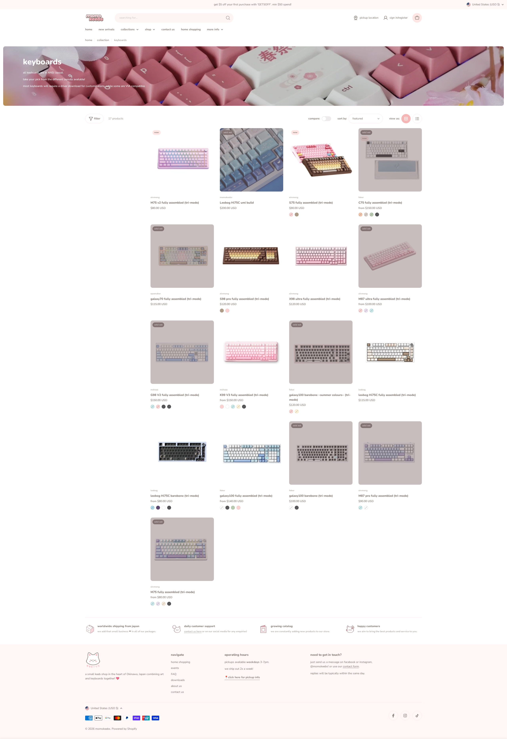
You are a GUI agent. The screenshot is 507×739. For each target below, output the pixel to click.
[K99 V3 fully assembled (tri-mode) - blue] (233, 407)
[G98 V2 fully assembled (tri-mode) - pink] (158, 407)
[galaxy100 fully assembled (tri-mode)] (251, 453)
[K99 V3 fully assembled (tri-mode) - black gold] (244, 407)
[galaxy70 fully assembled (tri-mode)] (182, 256)
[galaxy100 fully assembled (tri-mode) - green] (233, 508)
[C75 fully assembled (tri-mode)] (390, 160)
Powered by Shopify (124, 729)
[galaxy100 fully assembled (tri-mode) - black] (227, 508)
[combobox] (174, 18)
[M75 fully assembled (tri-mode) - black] (169, 604)
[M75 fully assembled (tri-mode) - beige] (164, 604)
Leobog (362, 389)
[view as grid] (406, 118)
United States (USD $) (486, 4)
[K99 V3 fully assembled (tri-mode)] (251, 352)
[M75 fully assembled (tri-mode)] (182, 549)
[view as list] (417, 118)
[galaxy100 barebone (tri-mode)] (321, 453)
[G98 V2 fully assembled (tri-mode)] (182, 352)
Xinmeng (155, 197)
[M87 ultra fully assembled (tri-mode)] (390, 256)
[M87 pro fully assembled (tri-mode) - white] (366, 508)
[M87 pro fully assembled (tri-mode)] (390, 453)
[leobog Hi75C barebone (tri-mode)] (182, 453)
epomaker (156, 293)
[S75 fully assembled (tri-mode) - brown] (297, 214)
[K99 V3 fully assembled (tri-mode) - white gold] (238, 407)
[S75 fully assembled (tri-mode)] (321, 160)
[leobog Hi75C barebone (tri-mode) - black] (169, 508)
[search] (228, 17)
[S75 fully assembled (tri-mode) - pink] (291, 214)
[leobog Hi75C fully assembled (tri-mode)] (390, 352)
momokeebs (226, 197)
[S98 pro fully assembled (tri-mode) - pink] (227, 311)
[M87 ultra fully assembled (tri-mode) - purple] (366, 311)
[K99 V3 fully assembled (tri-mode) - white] (227, 407)
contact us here (193, 631)
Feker (361, 197)
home (88, 40)
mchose (154, 389)
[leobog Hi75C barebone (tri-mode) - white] (164, 508)
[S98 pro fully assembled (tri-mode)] (251, 256)
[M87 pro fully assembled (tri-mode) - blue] (360, 508)
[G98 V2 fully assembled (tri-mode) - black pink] (164, 407)
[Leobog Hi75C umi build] (251, 160)
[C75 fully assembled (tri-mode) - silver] (366, 214)
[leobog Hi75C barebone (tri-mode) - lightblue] (152, 508)
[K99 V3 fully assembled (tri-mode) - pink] (222, 407)
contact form (351, 666)
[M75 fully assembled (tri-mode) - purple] (158, 604)
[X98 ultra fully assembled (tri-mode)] (321, 256)
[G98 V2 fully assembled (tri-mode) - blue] (152, 407)
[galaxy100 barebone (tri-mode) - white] (291, 508)
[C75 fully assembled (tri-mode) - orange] (360, 214)
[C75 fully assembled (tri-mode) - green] (372, 214)
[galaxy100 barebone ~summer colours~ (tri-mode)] (321, 352)
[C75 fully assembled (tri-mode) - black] (377, 214)
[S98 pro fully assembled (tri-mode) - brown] (222, 311)
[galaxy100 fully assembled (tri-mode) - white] (222, 508)
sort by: (342, 118)
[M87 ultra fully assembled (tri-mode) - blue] (372, 311)
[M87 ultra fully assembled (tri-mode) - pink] (360, 311)
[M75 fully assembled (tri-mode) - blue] (152, 604)
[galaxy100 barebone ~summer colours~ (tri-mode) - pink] (291, 411)
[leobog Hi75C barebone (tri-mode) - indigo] (158, 508)
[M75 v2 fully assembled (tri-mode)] (182, 160)
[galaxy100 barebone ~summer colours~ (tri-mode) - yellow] (297, 411)
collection (103, 40)
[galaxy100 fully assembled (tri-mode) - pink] (238, 508)
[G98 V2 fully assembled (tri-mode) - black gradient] (169, 407)
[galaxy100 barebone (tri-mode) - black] (297, 508)
